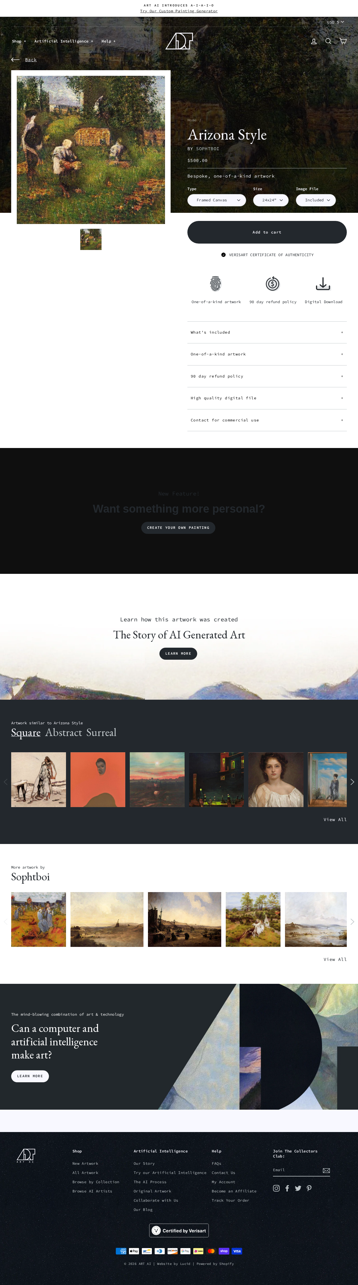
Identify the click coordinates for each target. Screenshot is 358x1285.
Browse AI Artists (92, 1191)
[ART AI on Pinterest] (309, 1188)
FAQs (216, 1163)
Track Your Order (230, 1200)
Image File (307, 189)
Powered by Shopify (215, 1264)
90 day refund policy (267, 376)
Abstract (63, 732)
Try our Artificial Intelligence (170, 1172)
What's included (267, 332)
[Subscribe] (326, 1170)
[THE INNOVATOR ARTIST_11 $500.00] (38, 779)
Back (31, 59)
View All (335, 819)
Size (257, 189)
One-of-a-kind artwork (267, 354)
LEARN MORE (30, 1076)
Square (26, 732)
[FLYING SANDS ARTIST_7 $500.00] (106, 919)
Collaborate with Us (156, 1200)
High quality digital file (267, 397)
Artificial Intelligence (62, 41)
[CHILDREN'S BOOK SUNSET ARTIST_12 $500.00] (157, 779)
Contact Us (223, 1172)
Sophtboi (207, 148)
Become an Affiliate (234, 1191)
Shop (18, 41)
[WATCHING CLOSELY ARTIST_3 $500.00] (97, 779)
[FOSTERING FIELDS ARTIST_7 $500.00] (38, 919)
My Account (223, 1182)
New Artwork (85, 1163)
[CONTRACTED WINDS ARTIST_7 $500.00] (253, 919)
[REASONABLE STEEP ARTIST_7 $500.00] (321, 919)
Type (191, 189)
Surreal (101, 732)
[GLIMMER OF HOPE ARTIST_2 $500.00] (216, 779)
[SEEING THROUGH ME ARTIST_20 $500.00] (275, 779)
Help (107, 41)
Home (192, 120)
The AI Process (150, 1182)
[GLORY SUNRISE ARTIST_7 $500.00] (184, 919)
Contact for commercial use (267, 420)
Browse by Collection (95, 1182)
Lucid (185, 1264)
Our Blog (143, 1209)
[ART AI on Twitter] (298, 1188)
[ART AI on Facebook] (287, 1188)
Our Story (144, 1163)
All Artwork (85, 1172)
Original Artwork (152, 1191)
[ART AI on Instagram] (276, 1188)
